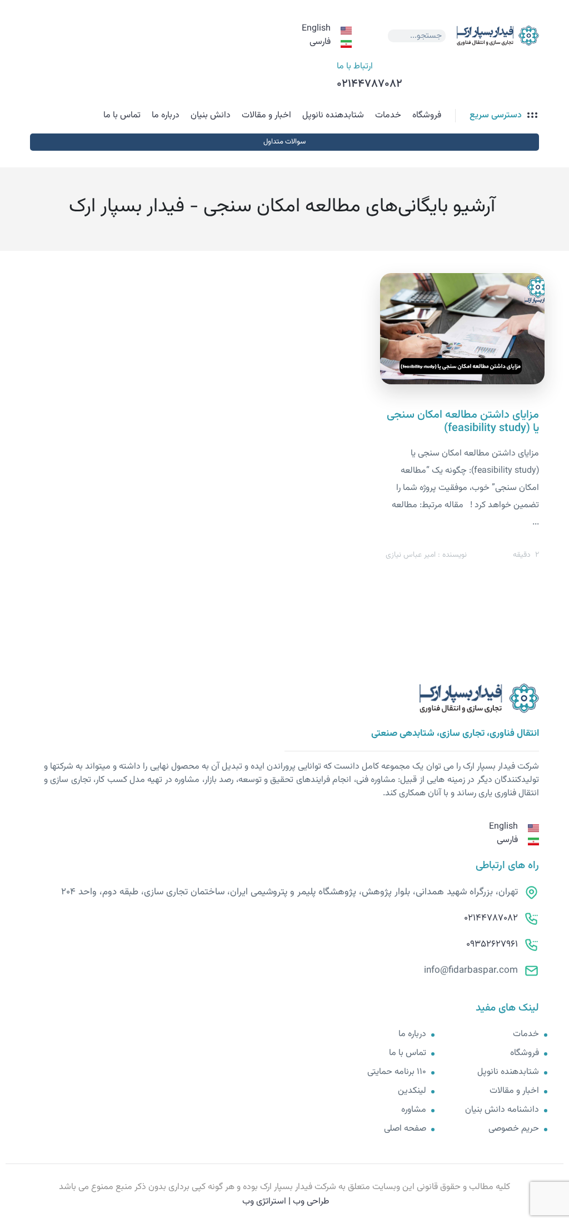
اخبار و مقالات (266, 115)
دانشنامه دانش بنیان (502, 1110)
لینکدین (412, 1091)
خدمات (388, 115)
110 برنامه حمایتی (396, 1072)
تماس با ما (122, 115)
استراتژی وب (264, 1202)
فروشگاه (426, 115)
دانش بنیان (211, 115)
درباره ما (165, 115)
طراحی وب (311, 1202)
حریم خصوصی (513, 1129)
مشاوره (413, 1110)
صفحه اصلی (405, 1129)
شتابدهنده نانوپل (333, 115)
